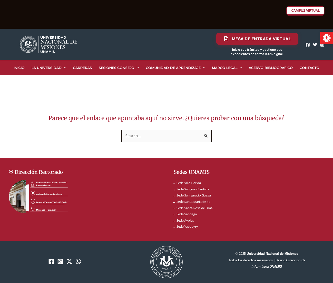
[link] (326, 38)
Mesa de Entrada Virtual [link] (261, 38)
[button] (64, 67)
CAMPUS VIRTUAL (305, 10)
